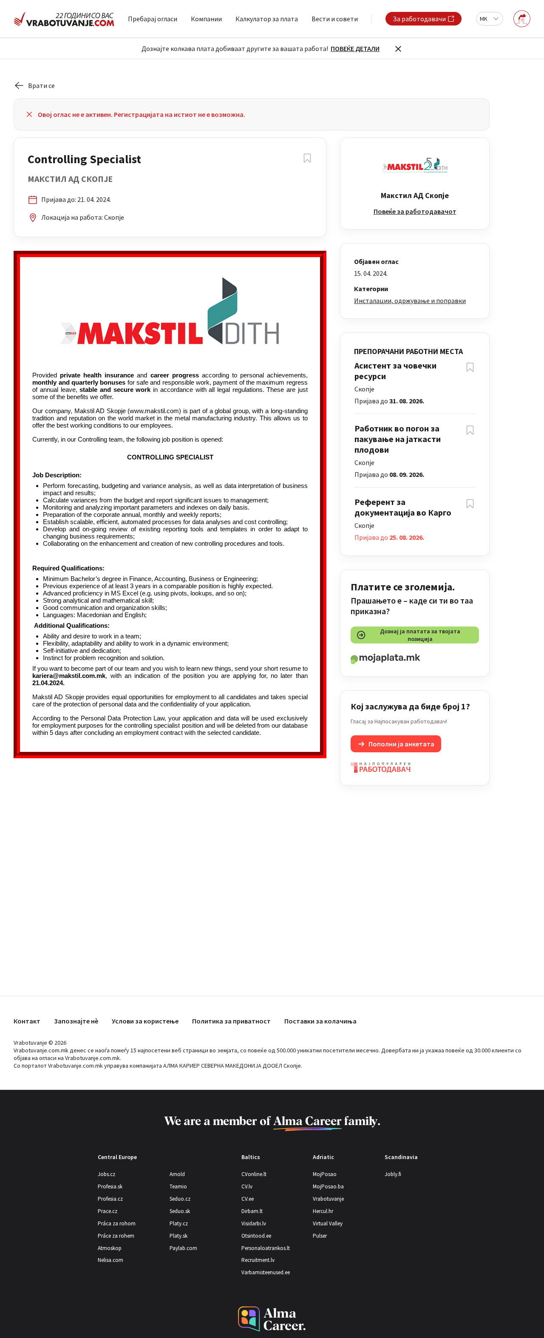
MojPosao (325, 1174)
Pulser (320, 1235)
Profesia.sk (110, 1186)
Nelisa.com (110, 1260)
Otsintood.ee (256, 1235)
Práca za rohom (117, 1223)
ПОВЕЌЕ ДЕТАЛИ (355, 48)
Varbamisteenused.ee (265, 1272)
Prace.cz (107, 1211)
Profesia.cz (110, 1198)
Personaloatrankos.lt (265, 1248)
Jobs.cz (106, 1174)
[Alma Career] (272, 1319)
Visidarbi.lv (253, 1223)
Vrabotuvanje (328, 1198)
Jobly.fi (393, 1174)
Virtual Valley (328, 1223)
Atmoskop (110, 1248)
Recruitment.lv (258, 1260)
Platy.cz (179, 1223)
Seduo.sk (180, 1211)
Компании (206, 18)
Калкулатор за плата (266, 18)
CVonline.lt (253, 1174)
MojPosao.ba (328, 1186)
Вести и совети (335, 18)
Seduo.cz (180, 1198)
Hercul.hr (323, 1211)
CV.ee (247, 1198)
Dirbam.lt (252, 1211)
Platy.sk (178, 1235)
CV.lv (246, 1186)
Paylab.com (183, 1248)
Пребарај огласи (152, 18)
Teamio (178, 1186)
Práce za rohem (116, 1235)
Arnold (177, 1174)
